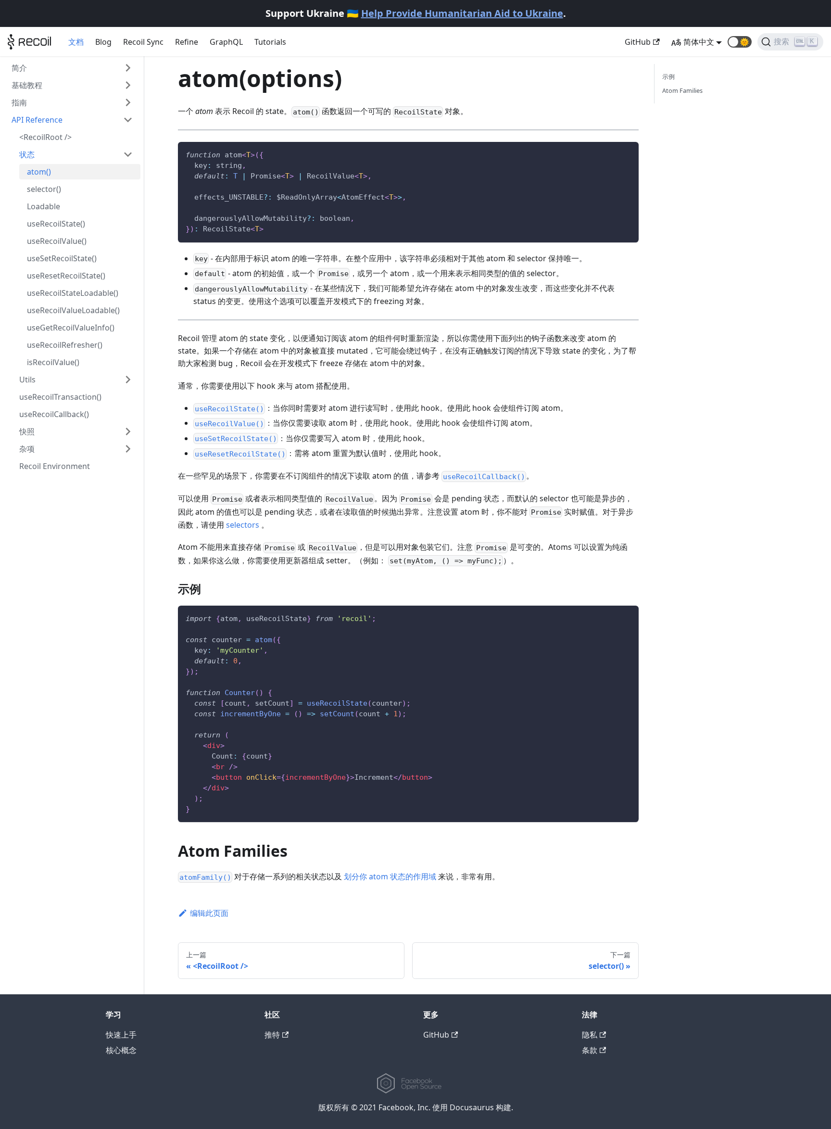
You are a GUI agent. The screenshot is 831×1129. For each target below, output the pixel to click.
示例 (668, 76)
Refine (186, 42)
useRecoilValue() (57, 241)
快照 (27, 431)
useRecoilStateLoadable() (72, 293)
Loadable (43, 206)
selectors (242, 525)
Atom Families (682, 90)
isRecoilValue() (53, 362)
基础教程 (27, 85)
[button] (740, 42)
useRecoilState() (56, 223)
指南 (19, 102)
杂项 (27, 449)
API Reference (37, 119)
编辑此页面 (209, 913)
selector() (44, 189)
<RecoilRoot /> (45, 137)
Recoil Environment (54, 466)
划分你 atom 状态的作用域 (390, 876)
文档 (76, 42)
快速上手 (121, 1034)
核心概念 (121, 1050)
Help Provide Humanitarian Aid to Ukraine (462, 13)
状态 (27, 154)
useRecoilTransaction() (60, 397)
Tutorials (270, 42)
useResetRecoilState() (66, 275)
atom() (39, 171)
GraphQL (226, 42)
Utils (27, 379)
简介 (19, 68)
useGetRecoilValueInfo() (70, 327)
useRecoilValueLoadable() (73, 310)
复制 (624, 153)
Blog (103, 42)
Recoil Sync (143, 42)
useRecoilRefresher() (64, 345)
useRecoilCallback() (54, 414)
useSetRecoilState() (62, 258)
